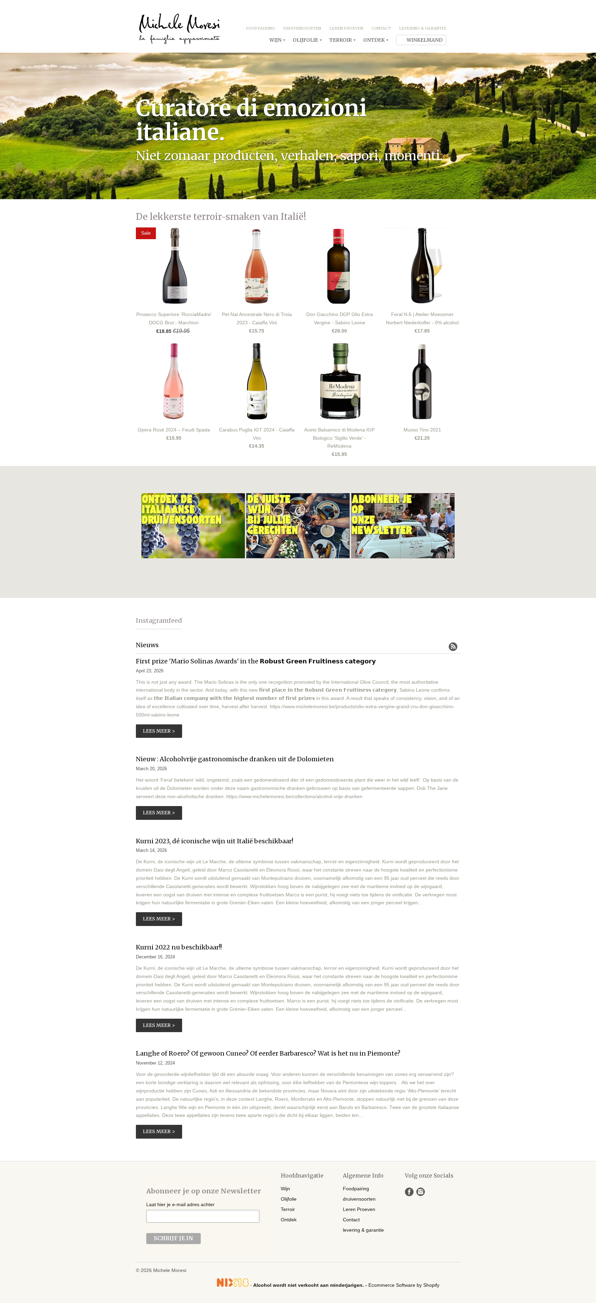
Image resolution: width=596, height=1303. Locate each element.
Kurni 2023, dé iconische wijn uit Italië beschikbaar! (214, 841)
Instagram (420, 1192)
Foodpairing (260, 28)
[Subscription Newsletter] (403, 556)
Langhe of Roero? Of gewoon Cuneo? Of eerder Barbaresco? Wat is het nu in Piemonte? (268, 1053)
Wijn (277, 40)
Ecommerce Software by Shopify (403, 1285)
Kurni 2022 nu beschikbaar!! (179, 947)
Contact (381, 28)
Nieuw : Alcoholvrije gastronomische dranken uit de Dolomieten (235, 759)
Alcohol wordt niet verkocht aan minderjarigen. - (310, 1285)
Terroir (342, 40)
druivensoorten (302, 28)
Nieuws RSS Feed (453, 646)
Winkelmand (425, 40)
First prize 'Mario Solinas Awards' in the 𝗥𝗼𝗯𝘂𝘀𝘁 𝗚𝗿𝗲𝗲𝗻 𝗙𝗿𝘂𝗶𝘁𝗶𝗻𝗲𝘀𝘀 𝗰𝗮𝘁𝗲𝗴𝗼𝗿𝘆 (256, 661)
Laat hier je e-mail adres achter (180, 1204)
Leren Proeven (346, 28)
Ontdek (375, 40)
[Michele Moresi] (179, 26)
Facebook (409, 1192)
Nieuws (147, 645)
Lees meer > (159, 731)
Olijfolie (307, 40)
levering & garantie (422, 28)
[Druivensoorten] (193, 556)
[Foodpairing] (298, 556)
